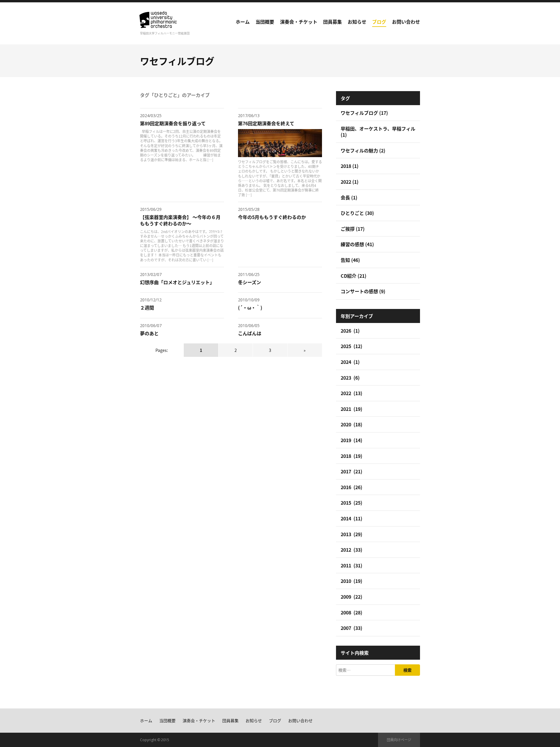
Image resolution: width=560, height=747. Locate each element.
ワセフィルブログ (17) (364, 112)
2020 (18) (351, 424)
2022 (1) (349, 181)
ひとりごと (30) (357, 212)
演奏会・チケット (298, 21)
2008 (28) (351, 612)
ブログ (379, 21)
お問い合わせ (406, 21)
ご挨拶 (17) (353, 228)
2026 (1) (350, 330)
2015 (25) (351, 502)
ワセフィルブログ (177, 60)
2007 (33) (351, 627)
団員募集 (332, 21)
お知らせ (357, 21)
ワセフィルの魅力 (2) (363, 150)
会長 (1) (349, 197)
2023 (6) (350, 377)
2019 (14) (351, 440)
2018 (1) (349, 165)
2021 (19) (351, 408)
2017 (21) (351, 471)
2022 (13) (351, 393)
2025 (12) (351, 346)
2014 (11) (351, 518)
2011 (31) (351, 565)
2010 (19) (351, 580)
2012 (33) (351, 549)
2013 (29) (351, 534)
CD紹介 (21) (353, 275)
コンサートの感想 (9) (363, 291)
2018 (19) (351, 455)
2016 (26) (351, 487)
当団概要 (265, 21)
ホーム (243, 21)
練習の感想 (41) (357, 244)
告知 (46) (350, 259)
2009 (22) (351, 596)
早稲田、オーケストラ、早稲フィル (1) (378, 131)
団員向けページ (399, 739)
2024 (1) (350, 361)
